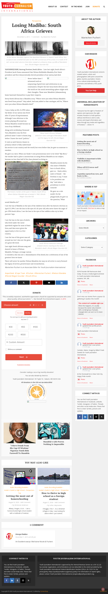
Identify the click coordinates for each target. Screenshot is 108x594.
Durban (30, 273)
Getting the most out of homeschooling (19, 497)
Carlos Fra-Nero (84, 169)
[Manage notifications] (103, 589)
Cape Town (20, 273)
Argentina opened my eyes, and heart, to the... (90, 175)
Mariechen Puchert (49, 37)
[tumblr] (90, 416)
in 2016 (63, 299)
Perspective (36, 21)
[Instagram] (96, 416)
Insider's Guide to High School (14, 490)
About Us (52, 6)
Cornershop (44, 591)
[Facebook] (79, 416)
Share (91, 285)
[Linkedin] (85, 416)
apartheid (10, 273)
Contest (64, 6)
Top (19, 493)
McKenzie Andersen (21, 505)
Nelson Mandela (59, 273)
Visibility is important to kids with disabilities (89, 159)
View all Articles (91, 43)
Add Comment (25, 502)
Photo (83, 281)
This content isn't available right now (90, 303)
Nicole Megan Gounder (15, 276)
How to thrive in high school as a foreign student (54, 496)
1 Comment (35, 37)
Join (87, 6)
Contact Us (103, 591)
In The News (76, 6)
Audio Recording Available (19, 487)
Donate (96, 6)
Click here (91, 208)
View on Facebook (82, 285)
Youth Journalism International (92, 266)
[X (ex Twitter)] (101, 416)
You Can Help (91, 90)
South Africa (31, 276)
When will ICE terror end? (88, 167)
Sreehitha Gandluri (85, 178)
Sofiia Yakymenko (56, 505)
